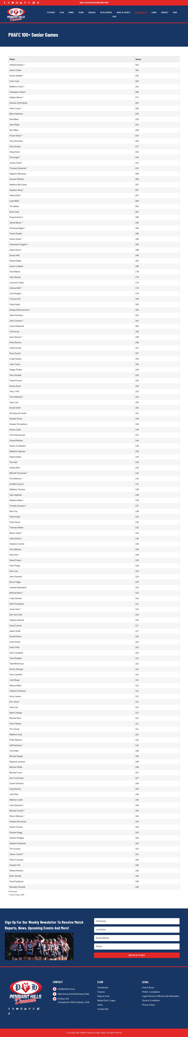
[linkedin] (21, 3)
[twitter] (9, 3)
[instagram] (17, 3)
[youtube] (13, 3)
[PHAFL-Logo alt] (16, 8)
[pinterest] (25, 3)
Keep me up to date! (137, 955)
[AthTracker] (33, 3)
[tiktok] (38, 3)
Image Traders (100, 1033)
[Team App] (29, 3)
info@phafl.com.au (66, 989)
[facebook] (5, 3)
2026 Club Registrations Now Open (94, 3)
